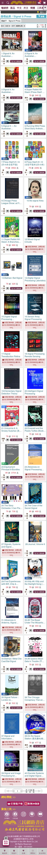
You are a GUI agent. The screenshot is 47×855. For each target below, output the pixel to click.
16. (33, 318)
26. (33, 507)
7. (10, 163)
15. (9, 319)
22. (34, 431)
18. (35, 355)
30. (35, 584)
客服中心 (14, 853)
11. (11, 243)
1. (9, 56)
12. (32, 240)
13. (12, 277)
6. (35, 128)
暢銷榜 (4, 7)
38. (35, 738)
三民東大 (41, 7)
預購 (3, 407)
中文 (19, 7)
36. (34, 700)
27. (10, 547)
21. (11, 431)
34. (34, 661)
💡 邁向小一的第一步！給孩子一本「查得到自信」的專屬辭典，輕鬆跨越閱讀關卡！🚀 (37, 12)
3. (9, 92)
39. (11, 776)
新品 (12, 7)
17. (10, 355)
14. (35, 279)
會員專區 (42, 853)
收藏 (23, 853)
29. (10, 585)
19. (11, 392)
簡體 (32, 7)
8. (34, 163)
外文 (26, 7)
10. (35, 200)
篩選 (42, 16)
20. (34, 392)
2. (33, 56)
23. (10, 468)
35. (11, 701)
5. (9, 128)
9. (11, 204)
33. (11, 660)
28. (35, 544)
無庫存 (4, 61)
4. (35, 92)
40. (34, 777)
